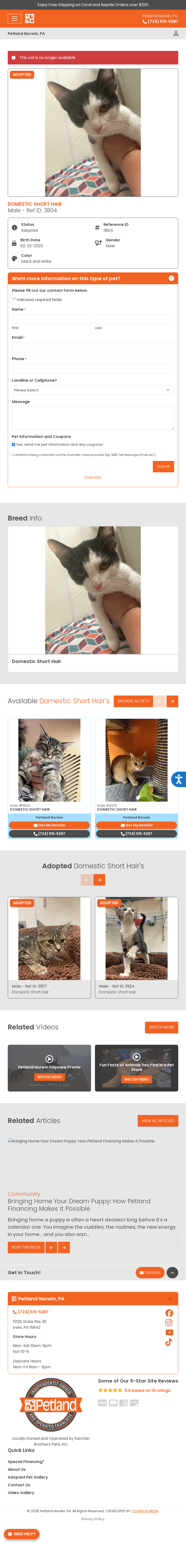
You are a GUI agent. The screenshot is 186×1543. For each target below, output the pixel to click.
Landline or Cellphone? (34, 380)
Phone (19, 359)
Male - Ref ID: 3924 (116, 986)
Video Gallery (21, 1493)
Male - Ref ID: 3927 (29, 986)
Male (20, 805)
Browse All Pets (133, 701)
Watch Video (49, 1077)
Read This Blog (26, 1247)
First (15, 327)
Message (21, 401)
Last (98, 327)
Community (24, 1194)
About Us (17, 1469)
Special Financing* (26, 1461)
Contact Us (19, 1485)
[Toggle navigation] (14, 19)
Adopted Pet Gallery (28, 1477)
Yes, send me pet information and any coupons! (59, 444)
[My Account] (176, 33)
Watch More (161, 1027)
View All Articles (158, 1121)
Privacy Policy (93, 1519)
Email (18, 337)
